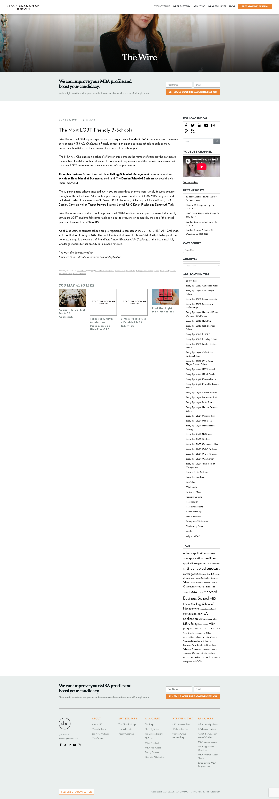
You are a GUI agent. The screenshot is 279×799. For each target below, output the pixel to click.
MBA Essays (191, 623)
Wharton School (200, 657)
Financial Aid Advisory (155, 757)
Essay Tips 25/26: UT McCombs (200, 374)
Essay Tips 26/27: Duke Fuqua (199, 402)
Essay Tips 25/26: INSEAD (198, 334)
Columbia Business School (104, 271)
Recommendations (194, 507)
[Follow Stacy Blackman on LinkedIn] (199, 125)
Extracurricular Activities (197, 472)
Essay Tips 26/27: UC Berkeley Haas (202, 444)
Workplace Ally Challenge (133, 239)
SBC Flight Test (152, 729)
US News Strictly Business (203, 653)
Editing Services (152, 752)
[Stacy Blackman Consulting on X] (65, 745)
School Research (193, 516)
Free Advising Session (255, 6)
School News (81, 271)
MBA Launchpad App (208, 724)
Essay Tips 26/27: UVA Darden (200, 459)
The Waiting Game (194, 526)
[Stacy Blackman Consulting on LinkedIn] (70, 745)
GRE (201, 593)
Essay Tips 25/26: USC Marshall (200, 369)
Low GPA (190, 482)
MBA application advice (208, 619)
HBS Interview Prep (180, 729)
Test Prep (149, 724)
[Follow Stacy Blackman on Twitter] (193, 125)
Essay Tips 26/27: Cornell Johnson (201, 392)
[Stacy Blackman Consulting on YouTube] (74, 745)
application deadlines (202, 558)
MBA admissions (191, 614)
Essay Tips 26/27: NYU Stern (199, 434)
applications (190, 563)
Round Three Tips (194, 512)
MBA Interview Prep (180, 724)
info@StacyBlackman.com (68, 739)
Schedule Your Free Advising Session (193, 92)
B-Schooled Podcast (207, 729)
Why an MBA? (193, 536)
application (199, 553)
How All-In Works (126, 729)
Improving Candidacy (195, 477)
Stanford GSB (200, 645)
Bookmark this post (79, 274)
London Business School (208, 609)
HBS (213, 598)
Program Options (194, 497)
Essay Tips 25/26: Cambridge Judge (202, 286)
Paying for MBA (193, 492)
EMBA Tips (191, 281)
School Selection (203, 637)
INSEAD (187, 604)
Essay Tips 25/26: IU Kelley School (201, 339)
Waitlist (189, 531)
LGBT (162, 271)
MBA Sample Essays (207, 742)
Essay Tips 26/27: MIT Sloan (199, 421)
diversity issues (120, 271)
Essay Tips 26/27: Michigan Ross (200, 416)
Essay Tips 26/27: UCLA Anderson (202, 449)
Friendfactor (130, 271)
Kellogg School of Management (147, 271)
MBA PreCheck (152, 743)
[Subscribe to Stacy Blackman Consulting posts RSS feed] (193, 131)
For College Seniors (154, 734)
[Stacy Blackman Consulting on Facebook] (186, 125)
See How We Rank (100, 734)
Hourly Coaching (126, 734)
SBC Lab (149, 738)
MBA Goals (191, 487)
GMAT (194, 592)
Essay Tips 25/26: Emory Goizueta (201, 299)
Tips (209, 646)
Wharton (186, 657)
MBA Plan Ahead (153, 748)
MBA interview (203, 624)
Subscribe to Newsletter (76, 792)
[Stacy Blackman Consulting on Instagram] (79, 745)
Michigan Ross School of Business (205, 629)
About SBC (97, 724)
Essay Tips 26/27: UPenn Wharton (201, 454)
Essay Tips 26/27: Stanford (198, 439)
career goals (190, 573)
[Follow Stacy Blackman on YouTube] (206, 125)
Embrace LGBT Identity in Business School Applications (90, 257)
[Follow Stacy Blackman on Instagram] (213, 125)
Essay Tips (210, 587)
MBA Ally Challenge (85, 143)
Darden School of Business (200, 583)
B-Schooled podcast (203, 568)
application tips (204, 563)
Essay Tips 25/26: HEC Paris (199, 321)
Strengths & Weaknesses (197, 521)
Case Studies (98, 738)
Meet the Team (99, 729)
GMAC (186, 593)
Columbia (198, 578)
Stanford (214, 637)
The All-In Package (127, 724)
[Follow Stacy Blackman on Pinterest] (186, 131)
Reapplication (192, 502)
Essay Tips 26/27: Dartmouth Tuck (201, 397)
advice (187, 553)
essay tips (200, 586)
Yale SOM (197, 661)
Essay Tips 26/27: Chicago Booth (201, 379)
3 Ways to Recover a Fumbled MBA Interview (133, 322)
